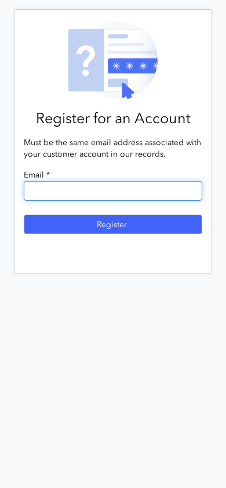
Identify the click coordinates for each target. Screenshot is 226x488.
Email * (37, 175)
